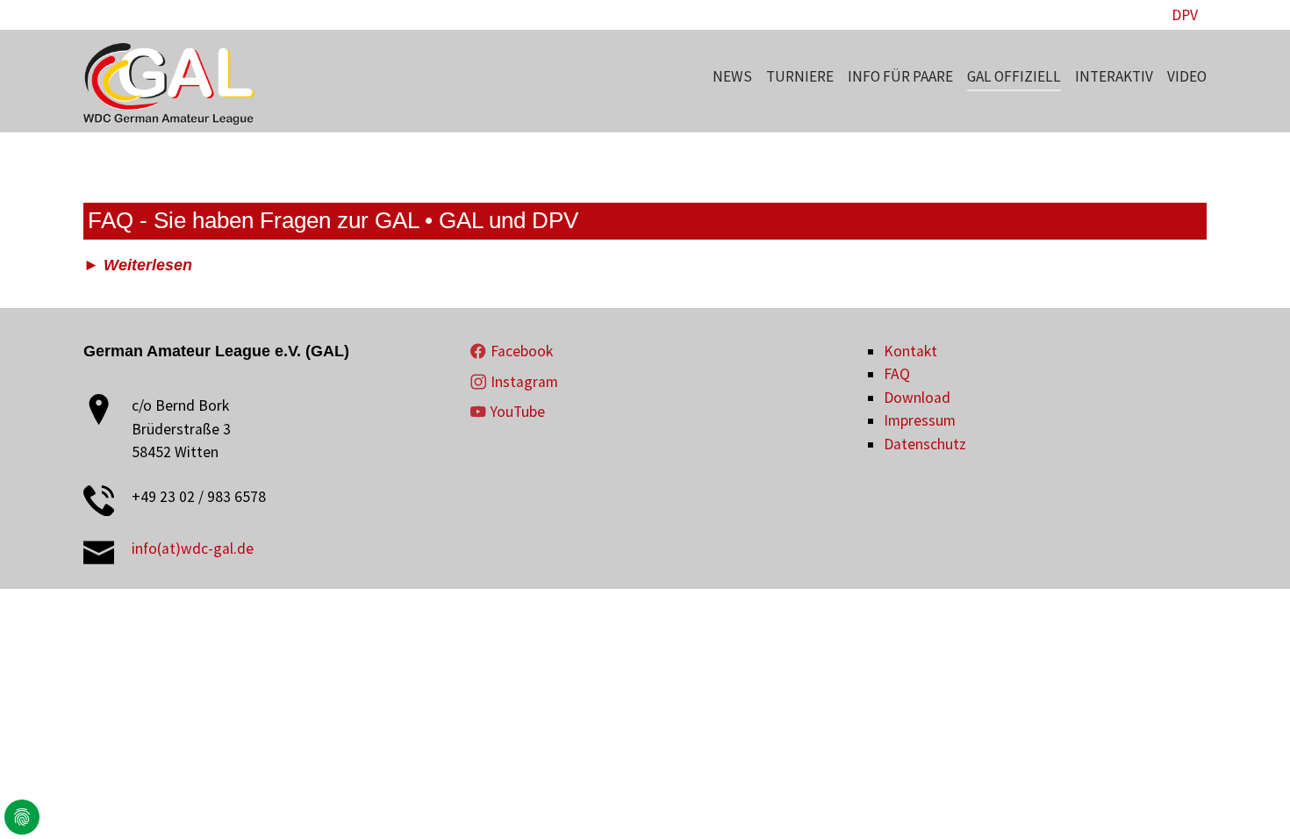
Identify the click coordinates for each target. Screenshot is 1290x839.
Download (917, 397)
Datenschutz (925, 444)
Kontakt (910, 351)
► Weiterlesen (137, 265)
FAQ (897, 374)
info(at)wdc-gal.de (193, 548)
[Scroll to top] (1249, 798)
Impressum (920, 420)
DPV (1185, 15)
